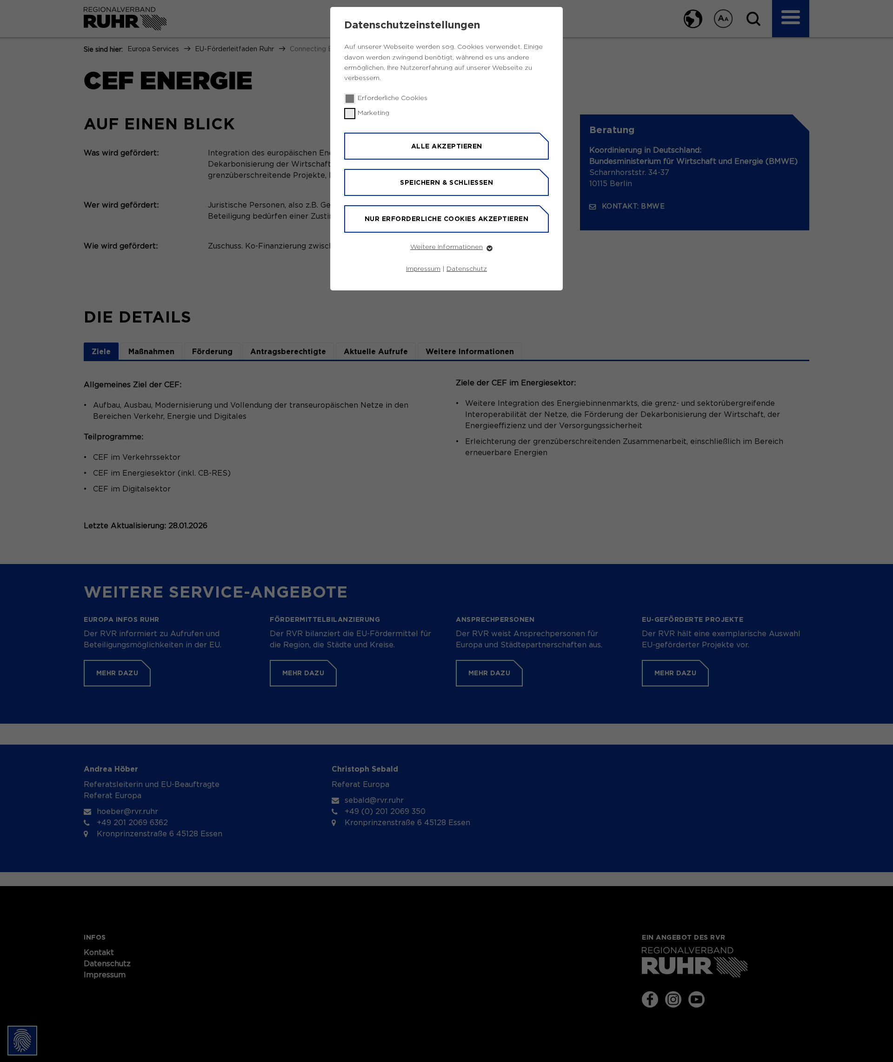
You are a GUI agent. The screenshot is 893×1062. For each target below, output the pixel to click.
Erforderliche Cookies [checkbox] (392, 98)
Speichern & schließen (446, 182)
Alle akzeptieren (446, 146)
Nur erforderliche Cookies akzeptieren (447, 218)
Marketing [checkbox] (373, 113)
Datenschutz (466, 269)
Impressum (423, 269)
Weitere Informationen (446, 247)
